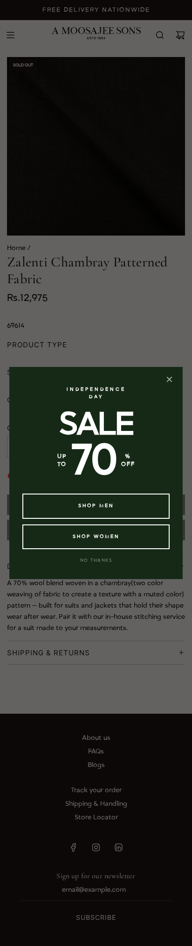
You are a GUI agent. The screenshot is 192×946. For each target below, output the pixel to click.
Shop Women (96, 536)
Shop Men (96, 506)
